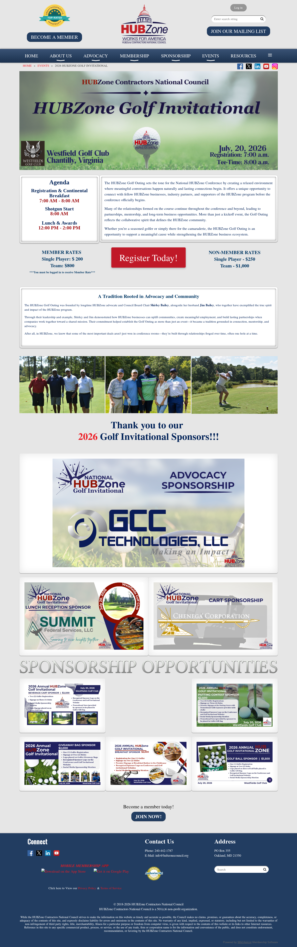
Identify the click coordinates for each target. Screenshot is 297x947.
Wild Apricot (245, 942)
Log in (238, 7)
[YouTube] (266, 66)
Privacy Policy (87, 888)
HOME (27, 65)
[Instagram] (275, 66)
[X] (249, 66)
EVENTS (43, 65)
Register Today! (148, 257)
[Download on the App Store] (63, 871)
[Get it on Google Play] (111, 871)
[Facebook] (240, 66)
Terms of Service (111, 888)
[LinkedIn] (257, 66)
